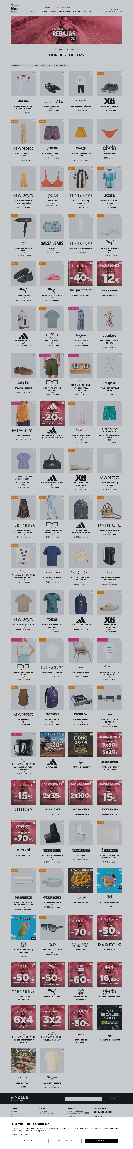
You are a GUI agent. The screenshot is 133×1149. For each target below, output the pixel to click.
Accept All (101, 1141)
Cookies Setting (65, 1141)
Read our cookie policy (20, 1135)
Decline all (29, 1141)
